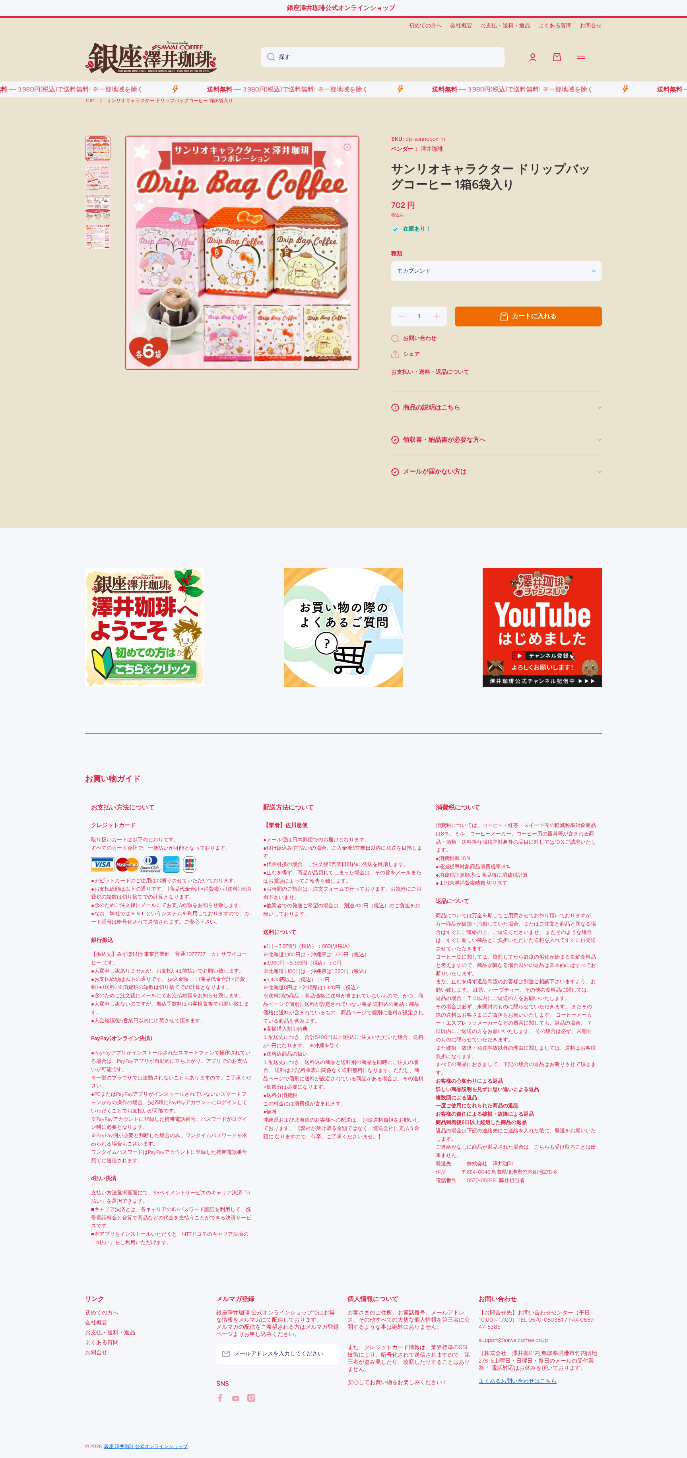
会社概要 (96, 1322)
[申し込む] (330, 1354)
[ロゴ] (151, 57)
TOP (89, 100)
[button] (405, 354)
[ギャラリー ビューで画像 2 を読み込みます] (98, 177)
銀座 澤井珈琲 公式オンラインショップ (146, 1446)
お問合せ (96, 1352)
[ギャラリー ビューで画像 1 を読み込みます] (98, 148)
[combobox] (383, 57)
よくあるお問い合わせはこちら (518, 1381)
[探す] (268, 57)
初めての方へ (101, 1312)
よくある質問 (101, 1342)
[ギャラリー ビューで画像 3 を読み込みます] (98, 207)
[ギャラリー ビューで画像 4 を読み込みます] (98, 236)
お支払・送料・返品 (110, 1332)
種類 (396, 253)
